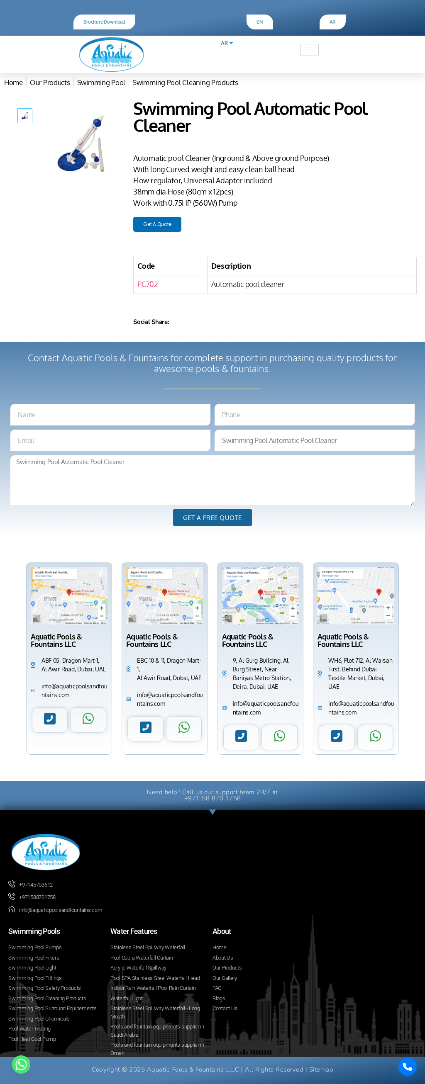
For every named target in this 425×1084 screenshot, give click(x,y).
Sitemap (321, 1069)
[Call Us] (407, 1066)
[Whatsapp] (21, 1064)
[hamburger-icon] (309, 50)
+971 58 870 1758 (212, 798)
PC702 (147, 284)
